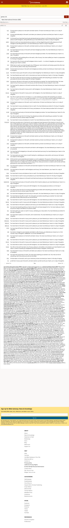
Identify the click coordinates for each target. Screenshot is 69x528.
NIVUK (7, 202)
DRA (8, 75)
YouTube (26, 512)
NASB (7, 178)
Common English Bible (25, 275)
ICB (8, 116)
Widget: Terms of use (29, 472)
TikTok (26, 509)
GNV (8, 102)
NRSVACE (6, 221)
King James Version (47, 303)
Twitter (26, 510)
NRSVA (7, 218)
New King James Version (14, 333)
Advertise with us (28, 459)
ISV (8, 120)
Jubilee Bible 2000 (8, 303)
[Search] (66, 16)
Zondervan (27, 494)
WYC (8, 258)
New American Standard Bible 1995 (19, 323)
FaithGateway (27, 479)
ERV (8, 77)
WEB (8, 251)
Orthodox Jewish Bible (28, 350)
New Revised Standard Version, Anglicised (38, 338)
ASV (8, 34)
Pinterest (26, 507)
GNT (8, 108)
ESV (8, 89)
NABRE (7, 175)
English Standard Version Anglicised (30, 287)
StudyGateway (28, 481)
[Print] (66, 25)
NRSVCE (7, 223)
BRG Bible (11, 270)
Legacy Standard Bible (9, 306)
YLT (8, 261)
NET (8, 193)
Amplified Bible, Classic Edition (23, 269)
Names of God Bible (8, 316)
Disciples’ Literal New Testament (31, 279)
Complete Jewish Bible (59, 275)
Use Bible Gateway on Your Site (32, 457)
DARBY (7, 69)
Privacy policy (28, 463)
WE (8, 254)
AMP (8, 38)
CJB (8, 61)
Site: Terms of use (28, 470)
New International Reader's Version (16, 328)
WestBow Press (28, 492)
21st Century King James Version (11, 266)
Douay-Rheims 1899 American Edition (27, 281)
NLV (8, 207)
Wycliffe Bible (30, 362)
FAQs (25, 453)
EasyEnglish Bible (49, 282)
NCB (8, 186)
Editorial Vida (27, 488)
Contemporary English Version (39, 276)
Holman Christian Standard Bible (53, 296)
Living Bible (55, 308)
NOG (8, 173)
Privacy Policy (57, 423)
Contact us (27, 461)
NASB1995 (6, 182)
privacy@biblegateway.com (7, 424)
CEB (8, 57)
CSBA (7, 53)
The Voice (53, 359)
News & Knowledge (29, 435)
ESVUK (7, 93)
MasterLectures (28, 496)
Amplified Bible (30, 268)
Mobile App (27, 439)
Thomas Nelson (28, 490)
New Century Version (16, 325)
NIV (8, 199)
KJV (8, 140)
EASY (8, 81)
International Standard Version (17, 300)
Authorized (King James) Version (11, 304)
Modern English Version (55, 311)
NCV (8, 189)
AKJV (8, 143)
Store (25, 441)
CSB (8, 50)
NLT (8, 211)
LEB (8, 151)
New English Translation (9, 327)
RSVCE (7, 242)
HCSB (7, 112)
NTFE (7, 228)
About (25, 433)
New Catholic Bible (30, 324)
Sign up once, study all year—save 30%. (34, 6)
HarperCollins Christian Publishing (33, 485)
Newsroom (27, 444)
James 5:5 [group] (3, 25)
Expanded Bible (44, 288)
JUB (8, 136)
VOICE (7, 247)
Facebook (26, 503)
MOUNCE (6, 169)
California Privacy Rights (31, 464)
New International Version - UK (47, 330)
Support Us (27, 446)
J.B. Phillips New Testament (30, 301)
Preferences (27, 521)
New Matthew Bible (51, 336)
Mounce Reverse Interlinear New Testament (14, 313)
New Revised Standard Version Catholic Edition (19, 344)
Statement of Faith (29, 437)
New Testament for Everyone (20, 349)
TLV (8, 244)
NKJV (8, 204)
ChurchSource (28, 483)
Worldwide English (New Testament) (48, 361)
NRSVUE (7, 226)
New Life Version (26, 334)
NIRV (8, 196)
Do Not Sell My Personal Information (34, 466)
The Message (19, 311)
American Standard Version (48, 266)
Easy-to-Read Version (15, 282)
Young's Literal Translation (55, 362)
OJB (8, 232)
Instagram (27, 505)
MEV (8, 165)
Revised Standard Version (57, 351)
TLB (8, 155)
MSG (8, 159)
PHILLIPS (7, 122)
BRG (8, 46)
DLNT (7, 73)
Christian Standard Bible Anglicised (48, 274)
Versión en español (29, 519)
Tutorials (26, 455)
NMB (8, 214)
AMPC (7, 42)
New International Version (22, 329)
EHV (8, 85)
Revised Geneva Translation (16, 351)
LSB (8, 147)
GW (8, 106)
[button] (67, 2)
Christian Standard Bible (55, 271)
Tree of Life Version (8, 357)
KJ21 (8, 30)
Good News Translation (9, 295)
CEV (8, 65)
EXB (8, 97)
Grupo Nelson (28, 487)
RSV (8, 239)
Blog (25, 442)
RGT (8, 236)
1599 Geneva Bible (30, 290)
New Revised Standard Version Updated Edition (29, 346)
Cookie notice (27, 468)
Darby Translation (48, 277)
